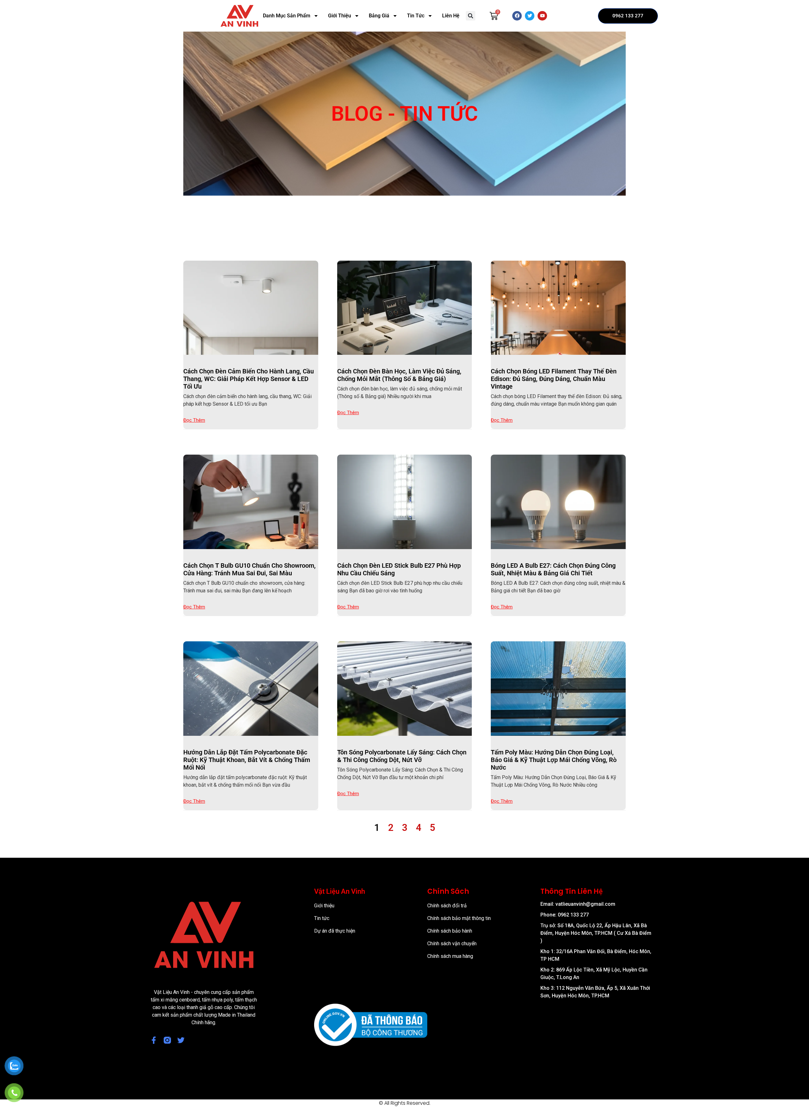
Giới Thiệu (339, 16)
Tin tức (321, 918)
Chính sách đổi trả (447, 906)
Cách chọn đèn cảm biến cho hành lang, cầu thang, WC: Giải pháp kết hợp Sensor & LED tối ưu (248, 378)
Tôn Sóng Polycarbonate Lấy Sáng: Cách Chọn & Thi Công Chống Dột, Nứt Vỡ (401, 756)
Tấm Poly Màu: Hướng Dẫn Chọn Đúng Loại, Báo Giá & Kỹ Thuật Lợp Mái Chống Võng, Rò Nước (554, 759)
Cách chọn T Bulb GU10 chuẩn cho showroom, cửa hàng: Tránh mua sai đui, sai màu (249, 569)
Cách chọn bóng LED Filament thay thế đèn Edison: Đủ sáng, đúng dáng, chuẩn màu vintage (554, 378)
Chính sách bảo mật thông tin (459, 918)
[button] (470, 16)
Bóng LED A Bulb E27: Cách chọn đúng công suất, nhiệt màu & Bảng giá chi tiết (553, 569)
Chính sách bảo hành (449, 931)
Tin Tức (415, 16)
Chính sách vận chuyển (452, 944)
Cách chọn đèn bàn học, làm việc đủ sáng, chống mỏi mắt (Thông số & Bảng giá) (399, 375)
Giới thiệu (324, 906)
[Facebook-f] (153, 1040)
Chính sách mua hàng (450, 956)
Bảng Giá (379, 16)
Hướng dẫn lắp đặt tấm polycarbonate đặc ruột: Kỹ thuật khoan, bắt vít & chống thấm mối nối (246, 759)
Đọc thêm (194, 420)
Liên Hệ (450, 16)
